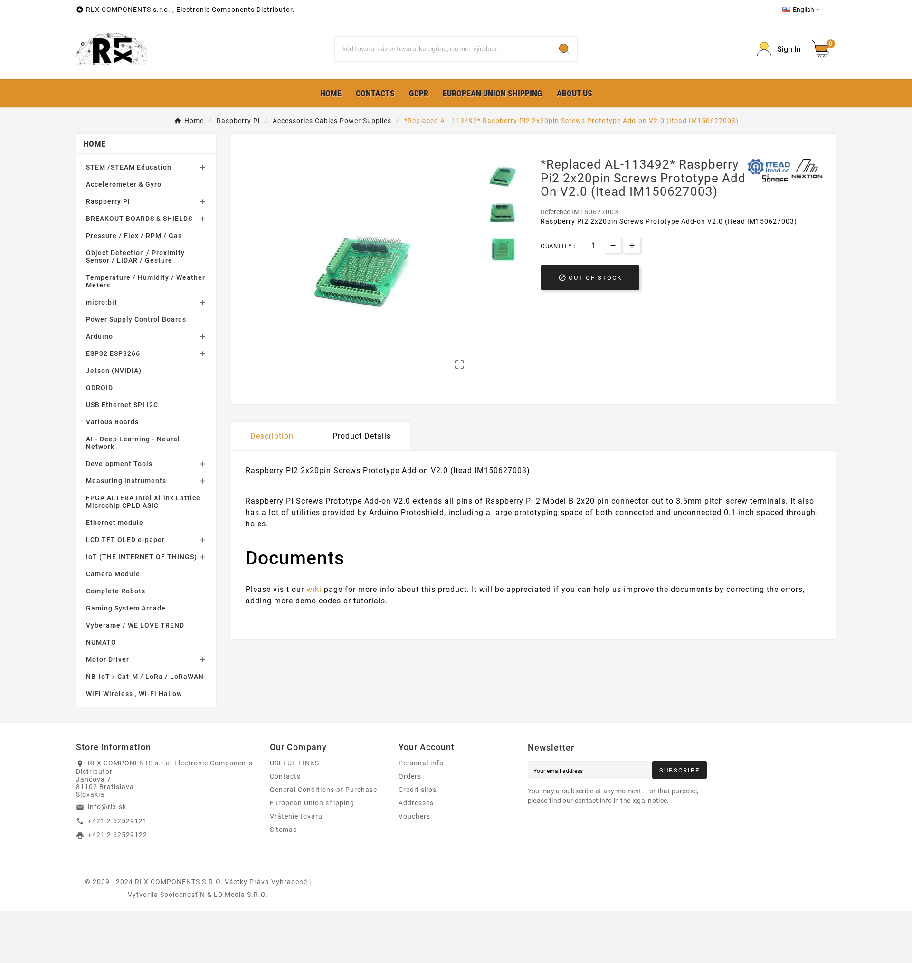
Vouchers (414, 816)
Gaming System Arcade (126, 608)
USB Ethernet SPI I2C (122, 405)
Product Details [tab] (361, 435)
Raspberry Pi (108, 201)
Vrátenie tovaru (296, 816)
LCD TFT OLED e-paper (125, 539)
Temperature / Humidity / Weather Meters (145, 281)
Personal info (421, 763)
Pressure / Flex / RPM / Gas (134, 235)
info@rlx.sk (107, 806)
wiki (314, 589)
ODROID (99, 387)
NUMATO (101, 642)
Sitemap (283, 829)
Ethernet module (114, 522)
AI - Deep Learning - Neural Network (133, 442)
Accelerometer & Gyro (124, 184)
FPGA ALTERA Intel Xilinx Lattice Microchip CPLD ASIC (143, 501)
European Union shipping (312, 803)
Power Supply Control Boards (136, 319)
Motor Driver (107, 659)
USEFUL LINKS (294, 763)
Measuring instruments (126, 481)
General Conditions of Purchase (323, 789)
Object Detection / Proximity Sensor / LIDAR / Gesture (135, 256)
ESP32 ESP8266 (113, 353)
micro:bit (101, 302)
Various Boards (112, 422)
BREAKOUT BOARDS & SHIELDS (139, 218)
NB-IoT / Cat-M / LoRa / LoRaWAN (145, 676)
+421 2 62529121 (117, 821)
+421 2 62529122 (117, 835)
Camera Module (113, 574)
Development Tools (119, 463)
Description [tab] (272, 435)
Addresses (416, 803)
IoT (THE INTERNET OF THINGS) (141, 557)
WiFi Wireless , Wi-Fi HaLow (134, 693)
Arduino (99, 336)
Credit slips (418, 789)
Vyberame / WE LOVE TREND (135, 625)
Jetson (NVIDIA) (114, 370)
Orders (410, 776)
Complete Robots (115, 591)
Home (94, 144)
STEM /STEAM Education (128, 167)
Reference (556, 212)
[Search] (564, 49)
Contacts (285, 776)
